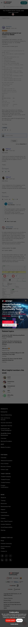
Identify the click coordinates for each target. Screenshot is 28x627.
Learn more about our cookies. (17, 617)
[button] (14, 624)
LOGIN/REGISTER (8, 322)
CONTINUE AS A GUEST (9, 325)
